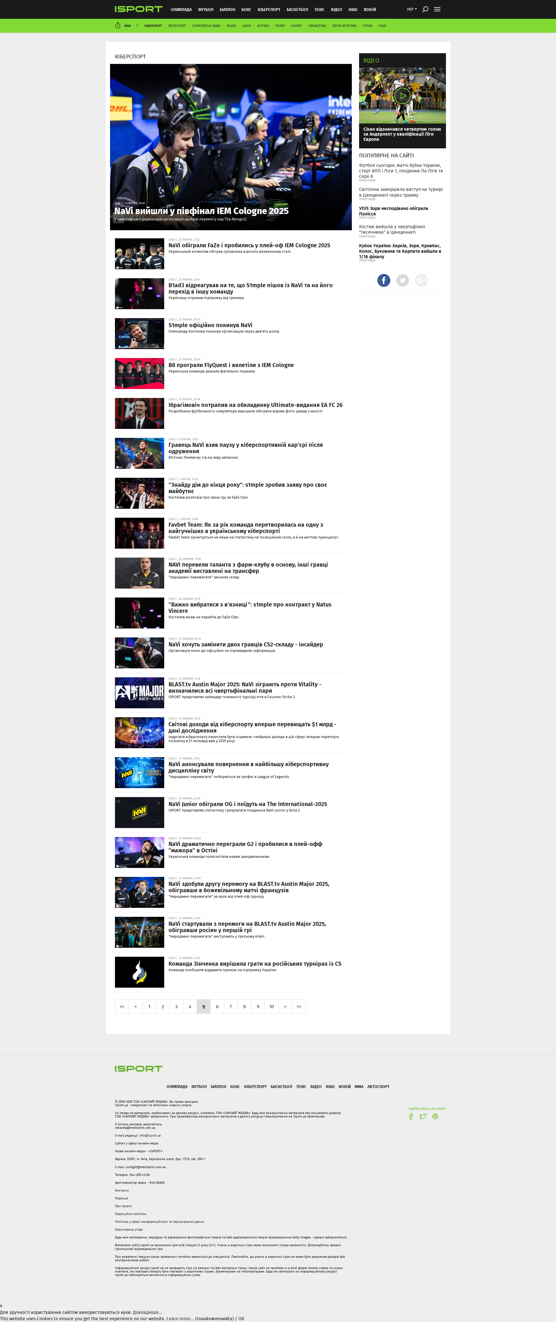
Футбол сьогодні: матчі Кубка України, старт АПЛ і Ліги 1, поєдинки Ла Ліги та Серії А (401, 171)
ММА (359, 1086)
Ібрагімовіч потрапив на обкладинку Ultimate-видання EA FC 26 (256, 404)
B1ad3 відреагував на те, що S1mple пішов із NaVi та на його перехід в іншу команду (251, 288)
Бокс (246, 9)
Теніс (319, 9)
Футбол (205, 9)
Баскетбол (297, 9)
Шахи (246, 25)
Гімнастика (317, 25)
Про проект (123, 1206)
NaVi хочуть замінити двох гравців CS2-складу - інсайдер (246, 644)
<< (122, 1006)
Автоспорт (378, 1086)
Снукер (296, 25)
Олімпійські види (206, 25)
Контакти (122, 1190)
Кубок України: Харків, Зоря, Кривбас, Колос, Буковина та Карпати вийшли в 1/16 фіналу (400, 251)
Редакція (121, 1198)
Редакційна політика (130, 1214)
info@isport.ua (150, 1135)
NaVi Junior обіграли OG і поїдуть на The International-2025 (248, 803)
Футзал (263, 25)
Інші (353, 9)
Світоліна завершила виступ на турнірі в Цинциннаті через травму (401, 192)
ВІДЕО (336, 9)
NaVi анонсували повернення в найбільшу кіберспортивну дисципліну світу (249, 767)
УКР (410, 9)
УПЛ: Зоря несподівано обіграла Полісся (393, 210)
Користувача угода (129, 1229)
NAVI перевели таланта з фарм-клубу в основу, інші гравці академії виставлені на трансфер (248, 567)
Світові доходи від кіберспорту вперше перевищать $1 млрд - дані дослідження (252, 727)
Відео (371, 60)
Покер (280, 25)
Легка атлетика (344, 25)
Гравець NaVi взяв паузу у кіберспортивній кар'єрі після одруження (246, 447)
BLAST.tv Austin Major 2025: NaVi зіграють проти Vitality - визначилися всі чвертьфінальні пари (245, 687)
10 (271, 1006)
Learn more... (180, 1318)
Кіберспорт (269, 9)
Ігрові (367, 25)
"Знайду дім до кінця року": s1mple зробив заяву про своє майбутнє (248, 487)
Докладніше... (147, 1312)
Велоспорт (177, 25)
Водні (231, 25)
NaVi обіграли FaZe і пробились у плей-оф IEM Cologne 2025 (249, 245)
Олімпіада (181, 9)
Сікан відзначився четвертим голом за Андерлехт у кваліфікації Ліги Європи (402, 134)
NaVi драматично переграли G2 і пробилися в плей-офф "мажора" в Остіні (245, 846)
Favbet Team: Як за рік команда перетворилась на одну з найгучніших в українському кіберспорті (246, 527)
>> (299, 1006)
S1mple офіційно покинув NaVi (211, 324)
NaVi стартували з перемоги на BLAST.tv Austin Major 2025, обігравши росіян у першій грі (247, 926)
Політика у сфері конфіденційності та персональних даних (159, 1221)
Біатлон (227, 9)
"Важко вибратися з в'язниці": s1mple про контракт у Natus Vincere (250, 607)
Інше (382, 25)
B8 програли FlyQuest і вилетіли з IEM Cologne (231, 364)
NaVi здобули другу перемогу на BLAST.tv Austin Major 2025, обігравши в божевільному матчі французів (249, 886)
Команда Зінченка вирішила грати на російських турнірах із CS (255, 963)
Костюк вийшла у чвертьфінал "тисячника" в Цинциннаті (392, 229)
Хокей (370, 9)
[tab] (383, 280)
